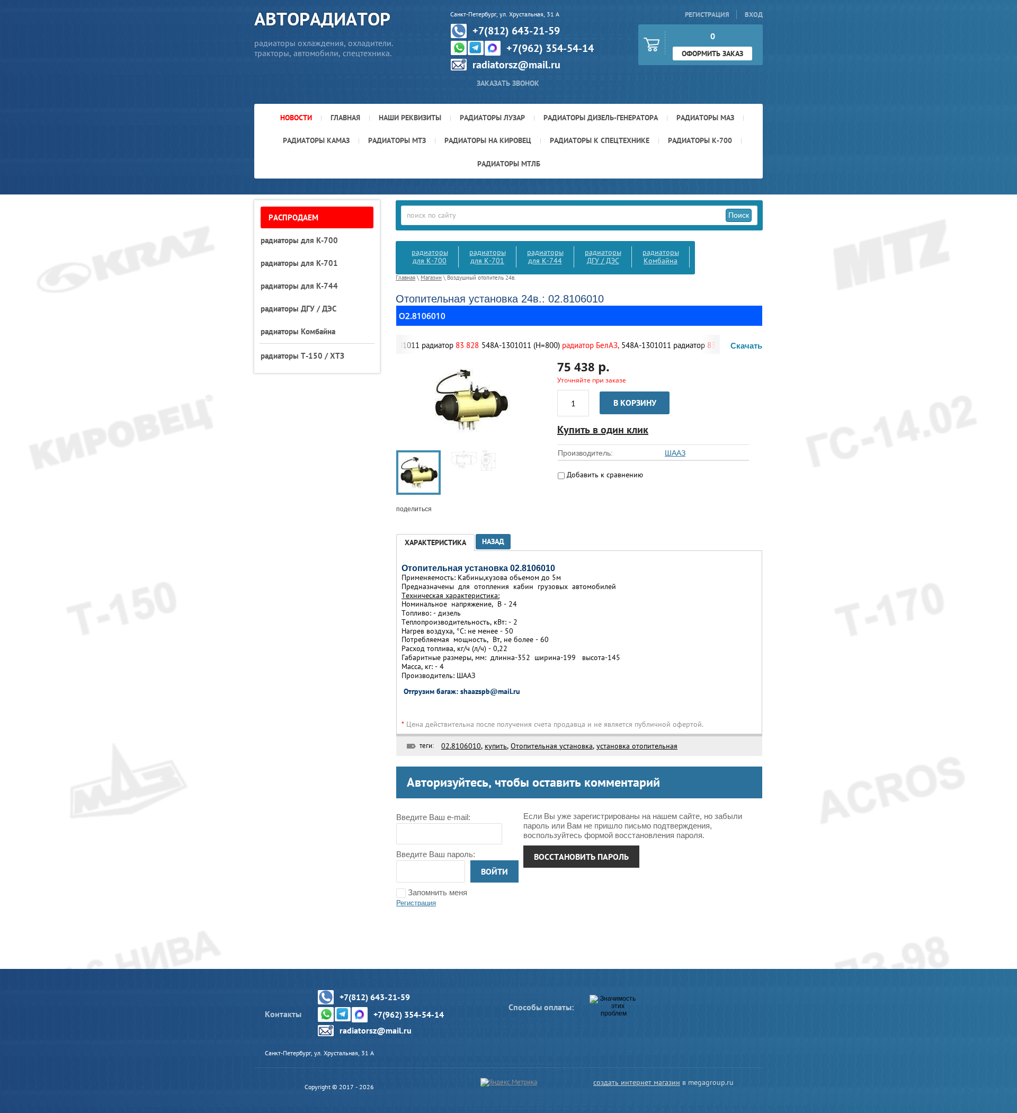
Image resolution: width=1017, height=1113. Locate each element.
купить (496, 746)
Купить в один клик (602, 430)
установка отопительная (636, 746)
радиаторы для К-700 (430, 256)
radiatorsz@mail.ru (516, 64)
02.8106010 (461, 746)
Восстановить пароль (581, 856)
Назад (493, 541)
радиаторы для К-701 (487, 256)
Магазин (431, 277)
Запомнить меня (436, 892)
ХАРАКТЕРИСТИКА (435, 542)
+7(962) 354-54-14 (550, 48)
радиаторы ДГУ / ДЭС (603, 256)
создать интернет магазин (636, 1082)
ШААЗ (675, 453)
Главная (405, 277)
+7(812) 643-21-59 (516, 30)
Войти (494, 871)
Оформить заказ (712, 53)
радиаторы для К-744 (545, 256)
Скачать (746, 345)
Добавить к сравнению (604, 474)
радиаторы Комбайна (661, 256)
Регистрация (707, 14)
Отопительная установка (552, 746)
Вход (754, 14)
